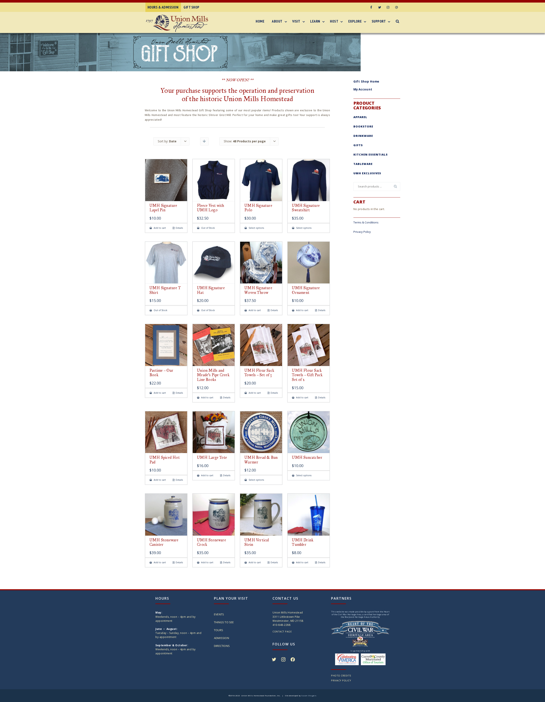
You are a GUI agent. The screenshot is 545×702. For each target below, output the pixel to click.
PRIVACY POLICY (341, 680)
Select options (256, 228)
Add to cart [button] (159, 228)
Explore (355, 21)
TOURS (218, 630)
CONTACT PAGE (282, 631)
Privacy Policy (362, 232)
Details (179, 228)
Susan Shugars (309, 695)
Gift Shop (191, 7)
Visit (296, 21)
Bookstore (363, 126)
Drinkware (363, 136)
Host (334, 21)
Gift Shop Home (366, 81)
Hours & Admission (163, 7)
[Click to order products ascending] (204, 141)
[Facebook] (371, 7)
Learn (315, 21)
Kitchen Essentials (370, 154)
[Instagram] (388, 7)
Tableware (363, 164)
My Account (362, 89)
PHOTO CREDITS (341, 675)
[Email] (396, 7)
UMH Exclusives (367, 173)
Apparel (360, 117)
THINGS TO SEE (224, 622)
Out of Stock (208, 228)
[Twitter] (379, 7)
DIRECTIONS (222, 646)
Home (260, 21)
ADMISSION (221, 638)
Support (379, 21)
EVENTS (219, 614)
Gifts (358, 145)
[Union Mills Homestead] (178, 23)
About (277, 21)
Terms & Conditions (366, 222)
